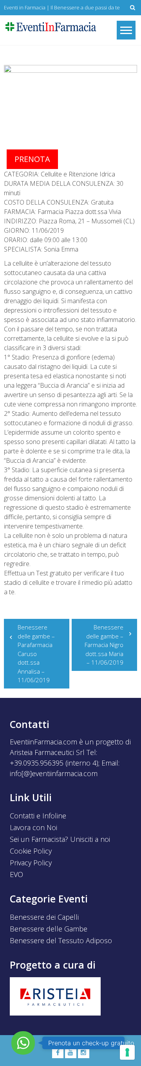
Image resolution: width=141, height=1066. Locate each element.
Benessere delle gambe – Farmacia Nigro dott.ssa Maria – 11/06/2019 (104, 644)
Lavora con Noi (33, 827)
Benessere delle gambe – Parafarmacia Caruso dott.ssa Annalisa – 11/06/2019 (36, 653)
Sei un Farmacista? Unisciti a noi (60, 839)
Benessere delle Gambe (48, 928)
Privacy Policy (31, 862)
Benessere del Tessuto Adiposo (61, 940)
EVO (16, 874)
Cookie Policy (31, 851)
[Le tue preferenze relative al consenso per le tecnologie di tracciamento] (127, 1052)
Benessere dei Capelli (44, 917)
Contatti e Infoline (38, 815)
